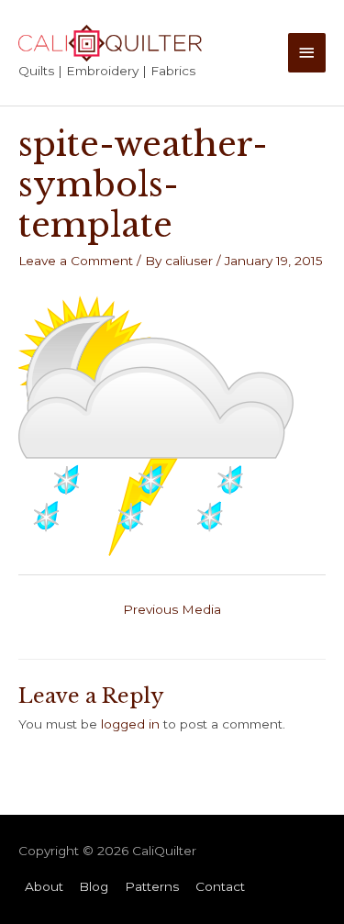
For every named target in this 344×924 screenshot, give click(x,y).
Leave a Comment (75, 260)
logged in (130, 724)
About (44, 886)
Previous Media (172, 609)
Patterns (152, 886)
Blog (93, 886)
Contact (220, 886)
